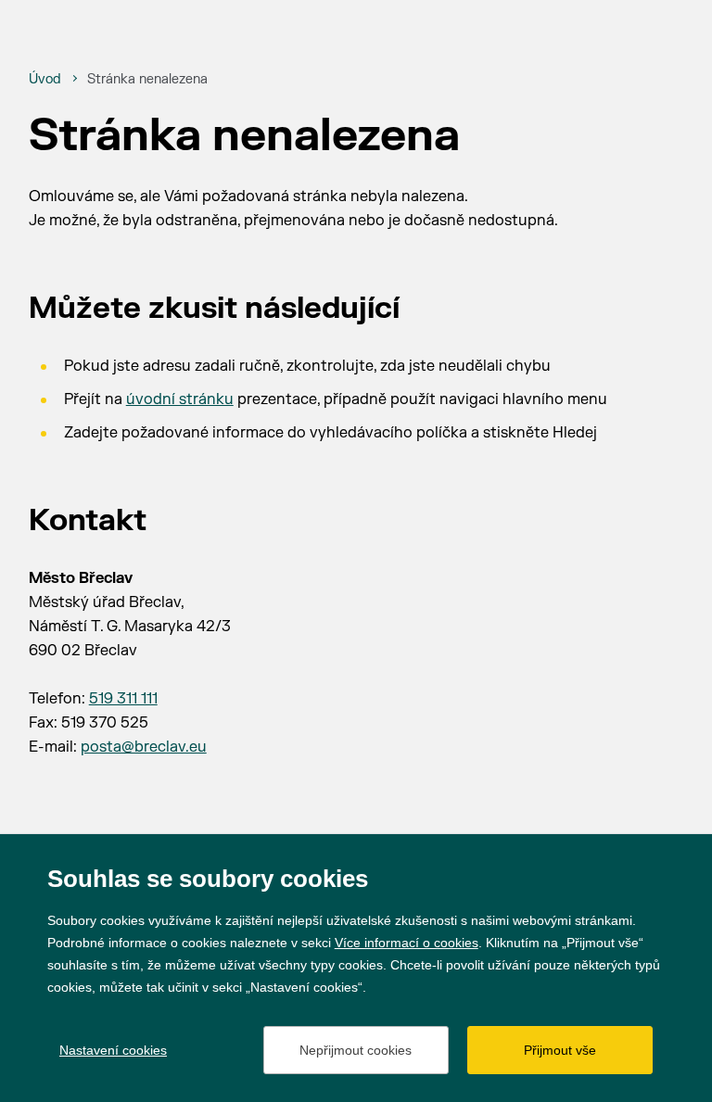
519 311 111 (123, 699)
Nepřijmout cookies (355, 1050)
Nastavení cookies (113, 1050)
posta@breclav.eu (144, 747)
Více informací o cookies (406, 942)
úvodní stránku (180, 399)
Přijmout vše (560, 1050)
